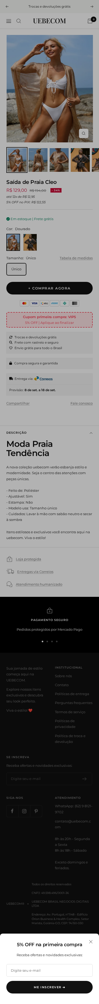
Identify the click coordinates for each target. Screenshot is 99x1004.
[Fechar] (91, 942)
